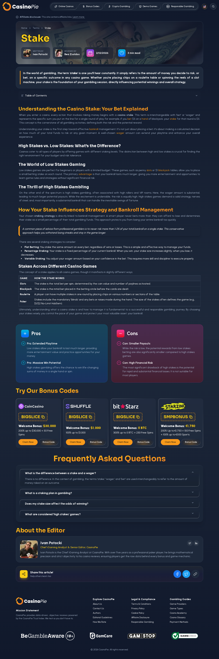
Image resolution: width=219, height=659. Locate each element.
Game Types (176, 608)
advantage (85, 174)
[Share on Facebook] (177, 574)
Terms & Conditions (141, 604)
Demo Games (150, 6)
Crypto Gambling (121, 6)
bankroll (93, 129)
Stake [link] (48, 28)
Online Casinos (66, 6)
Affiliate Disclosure (140, 617)
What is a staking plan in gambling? (48, 493)
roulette (144, 77)
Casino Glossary (177, 617)
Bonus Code (49, 442)
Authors (97, 613)
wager (120, 132)
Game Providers (178, 604)
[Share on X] (186, 574)
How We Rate (99, 622)
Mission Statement (27, 610)
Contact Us (98, 608)
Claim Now (28, 442)
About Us (97, 604)
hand (145, 118)
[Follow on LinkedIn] (196, 543)
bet (129, 118)
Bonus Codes (92, 6)
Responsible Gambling (182, 6)
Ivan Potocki (51, 542)
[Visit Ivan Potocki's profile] (29, 549)
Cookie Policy (137, 613)
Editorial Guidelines (102, 617)
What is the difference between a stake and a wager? (60, 473)
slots (149, 170)
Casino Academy (178, 613)
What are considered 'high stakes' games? (53, 514)
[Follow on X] (190, 543)
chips (126, 77)
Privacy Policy (137, 608)
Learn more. (79, 17)
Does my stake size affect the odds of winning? (56, 503)
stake (46, 82)
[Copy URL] (195, 574)
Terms (36, 28)
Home (24, 28)
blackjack (164, 170)
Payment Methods (179, 622)
